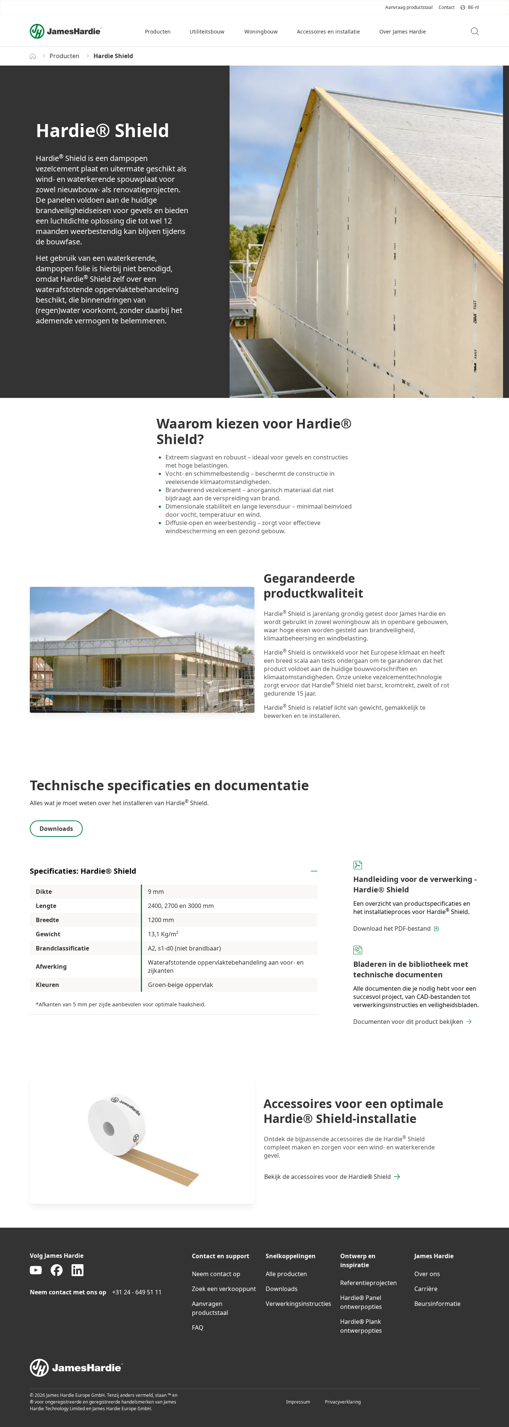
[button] (158, 31)
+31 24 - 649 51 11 (137, 1292)
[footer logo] (254, 1368)
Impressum (298, 1402)
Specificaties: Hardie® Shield (83, 871)
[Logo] (66, 31)
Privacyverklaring (343, 1402)
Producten (64, 56)
